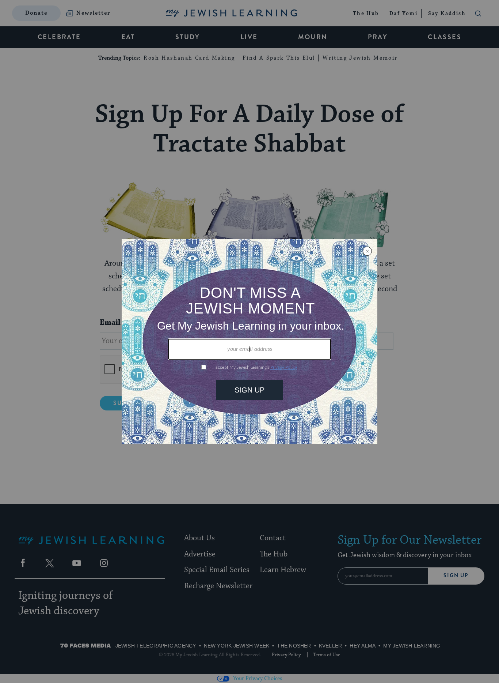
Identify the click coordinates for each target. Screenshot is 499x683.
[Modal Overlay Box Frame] (249, 341)
